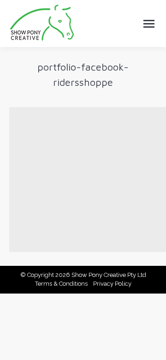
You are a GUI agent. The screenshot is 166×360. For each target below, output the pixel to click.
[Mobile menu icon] (149, 24)
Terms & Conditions (61, 283)
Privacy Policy (112, 283)
